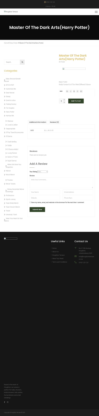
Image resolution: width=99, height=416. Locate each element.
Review (32, 176)
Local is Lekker (12, 125)
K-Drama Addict (12, 149)
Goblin (9, 145)
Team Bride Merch (12, 203)
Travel (8, 211)
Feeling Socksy (11, 104)
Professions (10, 195)
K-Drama (9, 136)
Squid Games (12, 161)
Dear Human (10, 93)
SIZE (61, 91)
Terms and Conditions (59, 262)
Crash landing (11, 142)
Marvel (8, 171)
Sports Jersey (11, 199)
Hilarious (10, 121)
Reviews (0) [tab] (54, 122)
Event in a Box (11, 100)
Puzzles (10, 180)
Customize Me (11, 89)
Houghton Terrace (58, 255)
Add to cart (76, 101)
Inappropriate (10, 129)
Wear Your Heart (57, 258)
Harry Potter (13, 43)
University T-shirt (11, 215)
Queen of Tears (12, 157)
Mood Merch (10, 175)
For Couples (10, 108)
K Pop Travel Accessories (14, 132)
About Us (55, 252)
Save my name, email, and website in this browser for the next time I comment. (57, 202)
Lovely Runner (12, 153)
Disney (8, 96)
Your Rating (33, 172)
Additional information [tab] (37, 122)
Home (6, 43)
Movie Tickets (10, 184)
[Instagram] (7, 402)
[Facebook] (5, 402)
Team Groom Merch (13, 207)
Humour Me (10, 116)
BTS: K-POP (10, 85)
